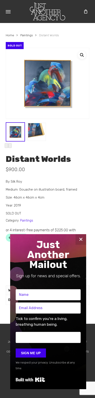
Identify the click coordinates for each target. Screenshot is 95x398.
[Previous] (6, 145)
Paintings (26, 35)
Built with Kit (30, 380)
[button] (8, 11)
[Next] (10, 145)
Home (10, 35)
